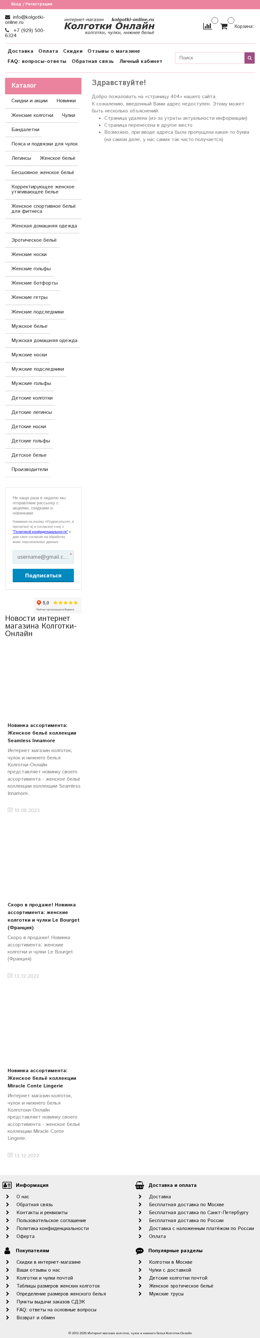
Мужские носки (29, 355)
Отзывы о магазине (114, 51)
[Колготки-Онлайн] (109, 25)
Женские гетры (29, 297)
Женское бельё (57, 158)
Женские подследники (37, 312)
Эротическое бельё (34, 240)
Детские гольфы (30, 441)
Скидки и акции (29, 100)
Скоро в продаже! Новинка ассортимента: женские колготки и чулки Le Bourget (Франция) (44, 916)
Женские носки (29, 254)
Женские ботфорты (34, 283)
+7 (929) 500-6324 (25, 33)
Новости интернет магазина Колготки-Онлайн (41, 626)
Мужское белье (29, 326)
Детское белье (29, 455)
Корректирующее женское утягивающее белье (43, 189)
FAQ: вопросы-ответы (37, 61)
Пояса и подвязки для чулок (44, 144)
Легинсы (21, 158)
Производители (29, 469)
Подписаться (43, 575)
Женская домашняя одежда (44, 226)
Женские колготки (32, 115)
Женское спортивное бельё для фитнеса (43, 209)
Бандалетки (25, 129)
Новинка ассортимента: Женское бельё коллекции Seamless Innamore (42, 733)
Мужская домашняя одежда (44, 340)
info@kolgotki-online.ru (25, 20)
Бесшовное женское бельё (42, 172)
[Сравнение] (207, 26)
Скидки (72, 51)
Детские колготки (32, 398)
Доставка (20, 51)
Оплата (48, 51)
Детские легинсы (31, 412)
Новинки (66, 100)
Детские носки (28, 426)
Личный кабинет (141, 61)
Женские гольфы (31, 268)
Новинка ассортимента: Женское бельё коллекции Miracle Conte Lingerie (42, 1078)
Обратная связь (93, 61)
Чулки (68, 115)
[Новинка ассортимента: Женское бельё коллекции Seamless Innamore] (43, 681)
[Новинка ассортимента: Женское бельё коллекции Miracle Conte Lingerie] (43, 1026)
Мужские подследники (37, 369)
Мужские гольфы (31, 383)
